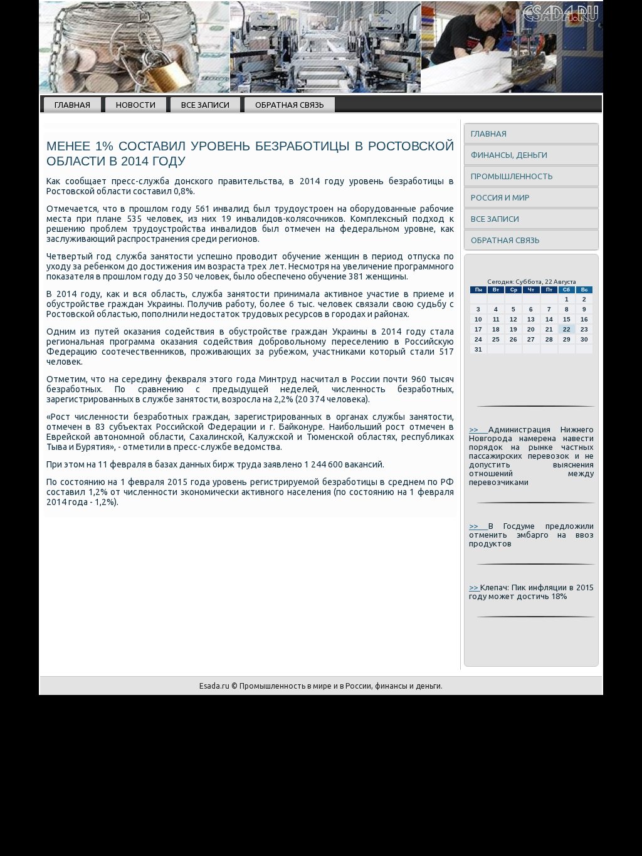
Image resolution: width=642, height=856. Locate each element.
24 (478, 339)
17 (478, 329)
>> (478, 429)
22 (567, 329)
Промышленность (512, 176)
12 (513, 319)
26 (513, 339)
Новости (135, 104)
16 (584, 319)
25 (496, 339)
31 (478, 349)
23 (584, 329)
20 (531, 329)
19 (513, 329)
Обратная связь (289, 104)
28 (549, 339)
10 (478, 319)
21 (549, 329)
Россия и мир (500, 197)
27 (531, 339)
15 (567, 319)
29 (567, 339)
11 (496, 319)
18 (496, 329)
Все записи (205, 104)
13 (531, 319)
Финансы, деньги (509, 154)
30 (584, 339)
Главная (72, 104)
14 (549, 319)
